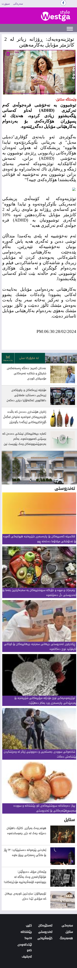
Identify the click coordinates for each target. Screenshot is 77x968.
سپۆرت (6, 3)
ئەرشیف (27, 956)
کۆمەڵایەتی (44, 938)
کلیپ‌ (29, 925)
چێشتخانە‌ (26, 932)
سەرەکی (18, 3)
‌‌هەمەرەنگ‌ (66, 938)
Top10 (28, 938)
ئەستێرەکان (45, 925)
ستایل (69, 932)
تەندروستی (45, 932)
